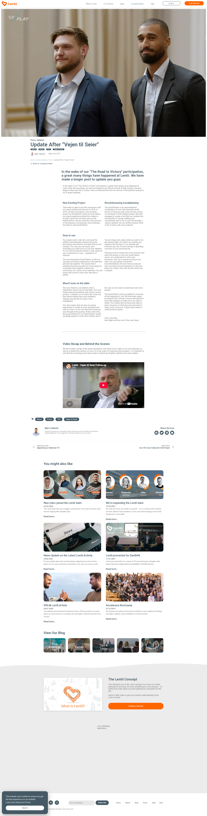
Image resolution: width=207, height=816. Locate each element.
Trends (79, 647)
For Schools (108, 4)
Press (33, 140)
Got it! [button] (25, 808)
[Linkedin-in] (51, 802)
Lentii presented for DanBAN (123, 555)
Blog (122, 4)
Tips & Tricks (104, 647)
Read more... (50, 516)
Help (152, 4)
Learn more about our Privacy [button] (18, 802)
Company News (137, 4)
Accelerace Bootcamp (119, 605)
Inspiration (55, 648)
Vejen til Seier (58, 149)
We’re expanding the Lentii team (125, 502)
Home (32, 160)
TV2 (48, 149)
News (34, 149)
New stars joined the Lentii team (63, 502)
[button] (156, 433)
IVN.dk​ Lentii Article (55, 605)
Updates (40, 140)
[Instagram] (57, 802)
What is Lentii (91, 4)
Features (128, 647)
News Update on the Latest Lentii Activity (68, 555)
